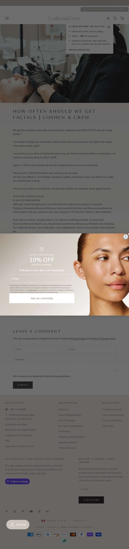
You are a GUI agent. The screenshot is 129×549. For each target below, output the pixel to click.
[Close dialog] (125, 236)
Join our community (42, 298)
